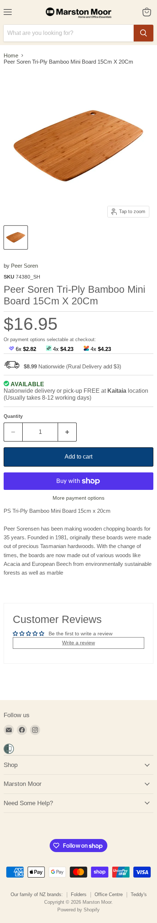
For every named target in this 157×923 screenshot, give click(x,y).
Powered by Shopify (78, 909)
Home (11, 55)
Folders (79, 894)
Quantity (13, 416)
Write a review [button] (78, 643)
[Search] (143, 33)
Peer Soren (24, 266)
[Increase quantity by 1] (67, 432)
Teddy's (139, 894)
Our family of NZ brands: (37, 894)
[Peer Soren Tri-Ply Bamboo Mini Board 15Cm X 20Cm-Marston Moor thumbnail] (15, 237)
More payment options (78, 498)
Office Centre (109, 894)
